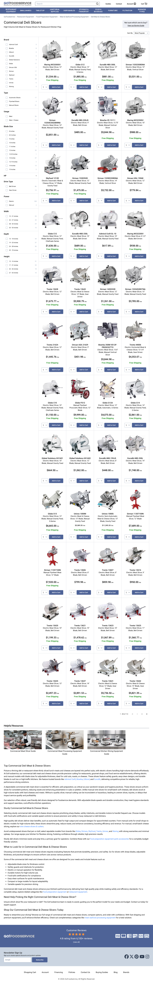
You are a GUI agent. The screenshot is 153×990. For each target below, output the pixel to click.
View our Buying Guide (136, 25)
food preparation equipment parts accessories (109, 839)
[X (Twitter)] (132, 956)
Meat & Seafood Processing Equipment (74, 17)
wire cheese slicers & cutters (32, 826)
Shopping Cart (30, 972)
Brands (126, 972)
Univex (105, 831)
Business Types (142, 10)
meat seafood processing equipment (100, 917)
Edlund (87, 779)
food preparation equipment (54, 892)
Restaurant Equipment (11, 10)
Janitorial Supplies (55, 10)
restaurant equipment (78, 892)
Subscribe (40, 960)
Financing (58, 972)
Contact (119, 4)
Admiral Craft (70, 779)
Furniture (112, 10)
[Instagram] (147, 956)
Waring (116, 831)
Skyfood (91, 831)
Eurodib (97, 779)
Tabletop (40, 10)
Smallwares (25, 10)
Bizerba (79, 779)
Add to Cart (56, 87)
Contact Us (85, 972)
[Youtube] (142, 956)
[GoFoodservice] (17, 4)
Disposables (69, 10)
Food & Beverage (98, 10)
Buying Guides (102, 972)
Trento (99, 831)
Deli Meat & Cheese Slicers (100, 17)
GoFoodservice (9, 17)
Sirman (84, 831)
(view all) (76, 942)
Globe (78, 831)
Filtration (127, 10)
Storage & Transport (84, 10)
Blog (115, 972)
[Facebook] (126, 956)
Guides (108, 4)
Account (45, 972)
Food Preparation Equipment (47, 17)
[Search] (97, 4)
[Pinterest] (136, 956)
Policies (71, 972)
